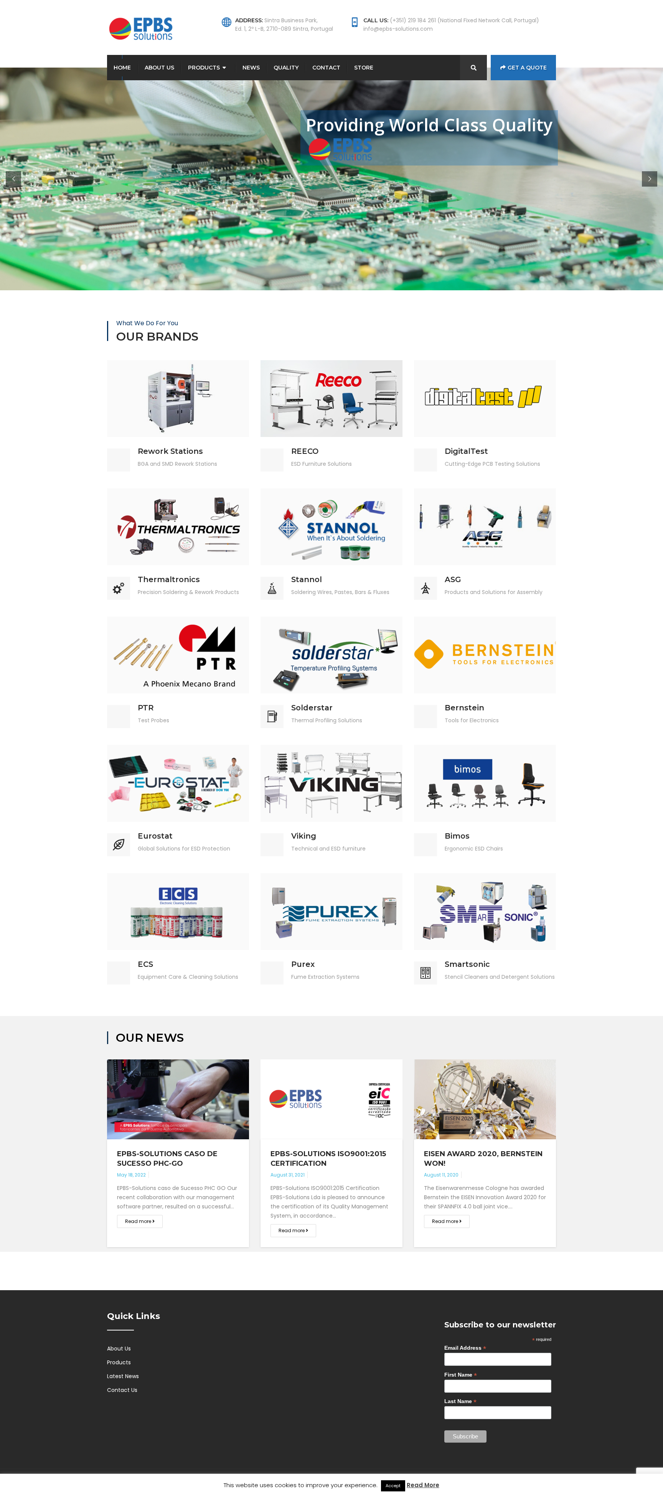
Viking (303, 836)
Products (204, 67)
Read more (138, 1221)
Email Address (465, 1348)
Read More (178, 369)
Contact (326, 67)
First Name (460, 1375)
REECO (304, 451)
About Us (159, 67)
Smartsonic (467, 964)
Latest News (123, 1376)
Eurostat (155, 836)
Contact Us (122, 1390)
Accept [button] (393, 1486)
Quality (286, 67)
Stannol (306, 579)
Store (363, 67)
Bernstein (464, 707)
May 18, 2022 (131, 1175)
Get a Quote (527, 67)
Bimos (457, 836)
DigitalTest (466, 451)
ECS (145, 964)
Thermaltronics (169, 579)
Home (122, 67)
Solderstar (312, 707)
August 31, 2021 (287, 1175)
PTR (145, 707)
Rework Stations (170, 451)
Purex (303, 964)
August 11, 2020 (441, 1175)
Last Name (460, 1401)
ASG (453, 579)
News (251, 67)
